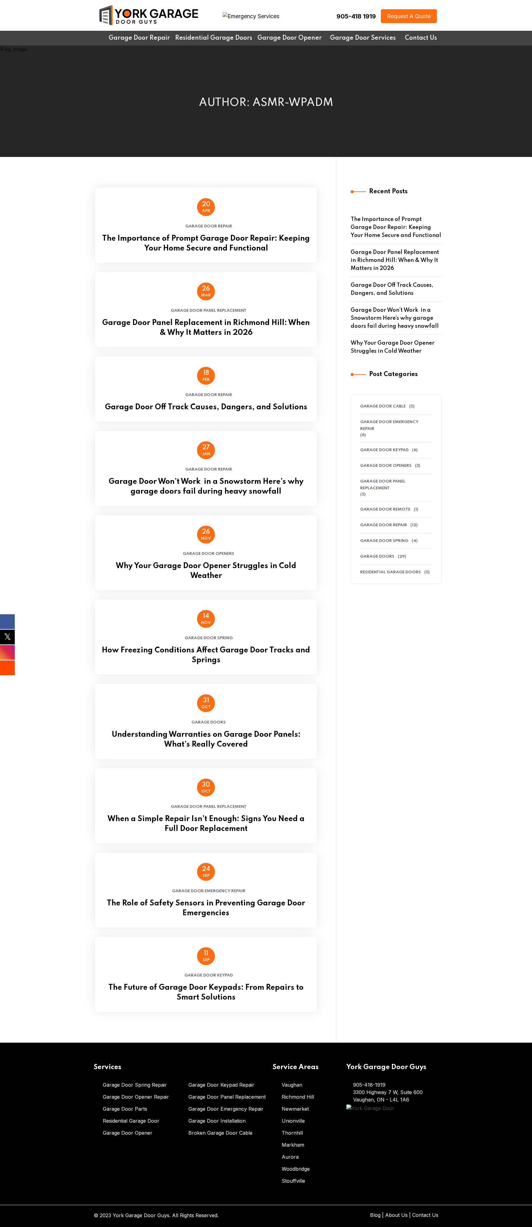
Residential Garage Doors (390, 572)
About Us (396, 1215)
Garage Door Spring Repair (135, 1085)
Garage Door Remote (385, 509)
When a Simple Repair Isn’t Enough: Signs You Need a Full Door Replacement (205, 824)
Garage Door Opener (127, 1133)
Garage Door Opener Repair (136, 1097)
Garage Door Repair (208, 226)
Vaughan (292, 1085)
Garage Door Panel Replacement (209, 311)
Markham (293, 1145)
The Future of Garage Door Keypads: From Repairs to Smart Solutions (206, 992)
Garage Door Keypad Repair (221, 1085)
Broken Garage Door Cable (220, 1133)
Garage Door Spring (209, 638)
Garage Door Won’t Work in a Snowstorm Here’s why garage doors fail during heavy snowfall (206, 486)
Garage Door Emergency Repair (208, 891)
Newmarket (295, 1109)
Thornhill (292, 1133)
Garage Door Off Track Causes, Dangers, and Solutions (206, 407)
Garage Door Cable (383, 406)
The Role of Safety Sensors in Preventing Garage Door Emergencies (206, 908)
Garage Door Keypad (208, 975)
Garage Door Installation (217, 1121)
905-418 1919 (356, 16)
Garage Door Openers (208, 554)
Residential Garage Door (131, 1121)
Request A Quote (409, 16)
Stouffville (293, 1181)
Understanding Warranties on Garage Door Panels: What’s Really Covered (206, 739)
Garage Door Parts (125, 1109)
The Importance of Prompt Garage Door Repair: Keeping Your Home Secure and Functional (206, 243)
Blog (375, 1215)
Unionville (293, 1121)
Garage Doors (208, 722)
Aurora (290, 1157)
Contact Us (425, 1215)
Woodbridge (296, 1169)
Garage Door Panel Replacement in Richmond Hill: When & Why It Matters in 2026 (206, 328)
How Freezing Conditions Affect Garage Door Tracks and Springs (206, 655)
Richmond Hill (298, 1097)
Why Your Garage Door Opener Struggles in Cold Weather (206, 571)
